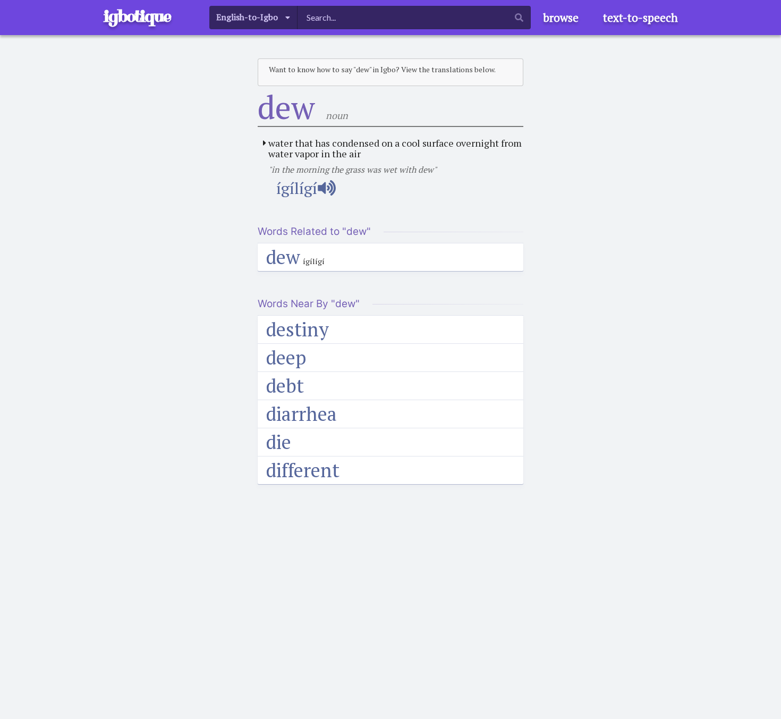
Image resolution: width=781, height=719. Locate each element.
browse (561, 17)
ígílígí (296, 188)
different (302, 470)
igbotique (137, 16)
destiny (297, 329)
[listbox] (253, 17)
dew (283, 256)
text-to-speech (640, 17)
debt (285, 385)
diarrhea (301, 413)
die (278, 441)
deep (286, 357)
